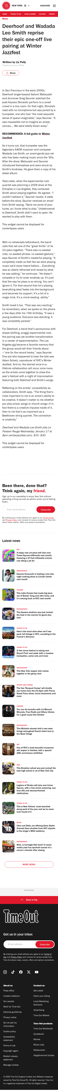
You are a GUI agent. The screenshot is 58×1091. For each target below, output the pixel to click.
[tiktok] (13, 972)
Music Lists (39, 1045)
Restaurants (39, 1050)
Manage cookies (11, 1065)
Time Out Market (41, 1016)
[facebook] (21, 972)
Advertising (39, 1010)
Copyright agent (10, 1051)
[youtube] (36, 972)
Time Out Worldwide (43, 1029)
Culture (42, 14)
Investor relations (11, 996)
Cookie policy (9, 1032)
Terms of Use (48, 518)
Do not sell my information (10, 1025)
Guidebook (39, 1034)
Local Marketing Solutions (41, 1003)
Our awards (8, 1001)
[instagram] (5, 972)
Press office (8, 991)
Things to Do (15, 14)
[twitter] (28, 972)
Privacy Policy (11, 520)
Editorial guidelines (12, 1012)
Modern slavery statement (10, 1058)
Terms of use (9, 1046)
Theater (52, 14)
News (5, 14)
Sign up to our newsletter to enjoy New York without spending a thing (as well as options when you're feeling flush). (28, 499)
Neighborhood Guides (44, 1056)
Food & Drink (30, 14)
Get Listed (38, 991)
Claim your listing (42, 996)
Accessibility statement (9, 1039)
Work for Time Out (11, 1007)
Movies (37, 1039)
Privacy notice (9, 1018)
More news (29, 865)
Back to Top (31, 900)
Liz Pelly (21, 62)
